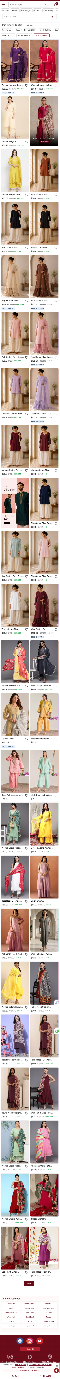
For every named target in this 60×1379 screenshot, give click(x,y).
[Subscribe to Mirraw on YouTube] (39, 1340)
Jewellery (48, 10)
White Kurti (11, 1317)
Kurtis (37, 10)
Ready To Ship (45, 30)
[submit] (52, 16)
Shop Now (17, 78)
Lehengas (26, 10)
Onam (17, 30)
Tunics (48, 1317)
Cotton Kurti (48, 1326)
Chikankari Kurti (48, 1321)
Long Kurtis (30, 1313)
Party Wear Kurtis (11, 1313)
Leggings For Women (30, 1326)
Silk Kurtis (48, 1313)
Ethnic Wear (29, 1308)
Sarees (15, 10)
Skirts (30, 1321)
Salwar (5, 10)
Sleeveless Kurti (48, 1308)
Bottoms (48, 1304)
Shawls (11, 1321)
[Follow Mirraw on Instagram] (29, 1340)
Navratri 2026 (29, 30)
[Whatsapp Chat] (57, 1031)
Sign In (30, 1349)
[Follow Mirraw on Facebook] (19, 1340)
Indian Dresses (29, 1304)
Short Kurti (30, 1317)
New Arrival (6, 30)
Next (29, 1284)
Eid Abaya (11, 1326)
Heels (11, 1308)
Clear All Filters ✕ (42, 35)
